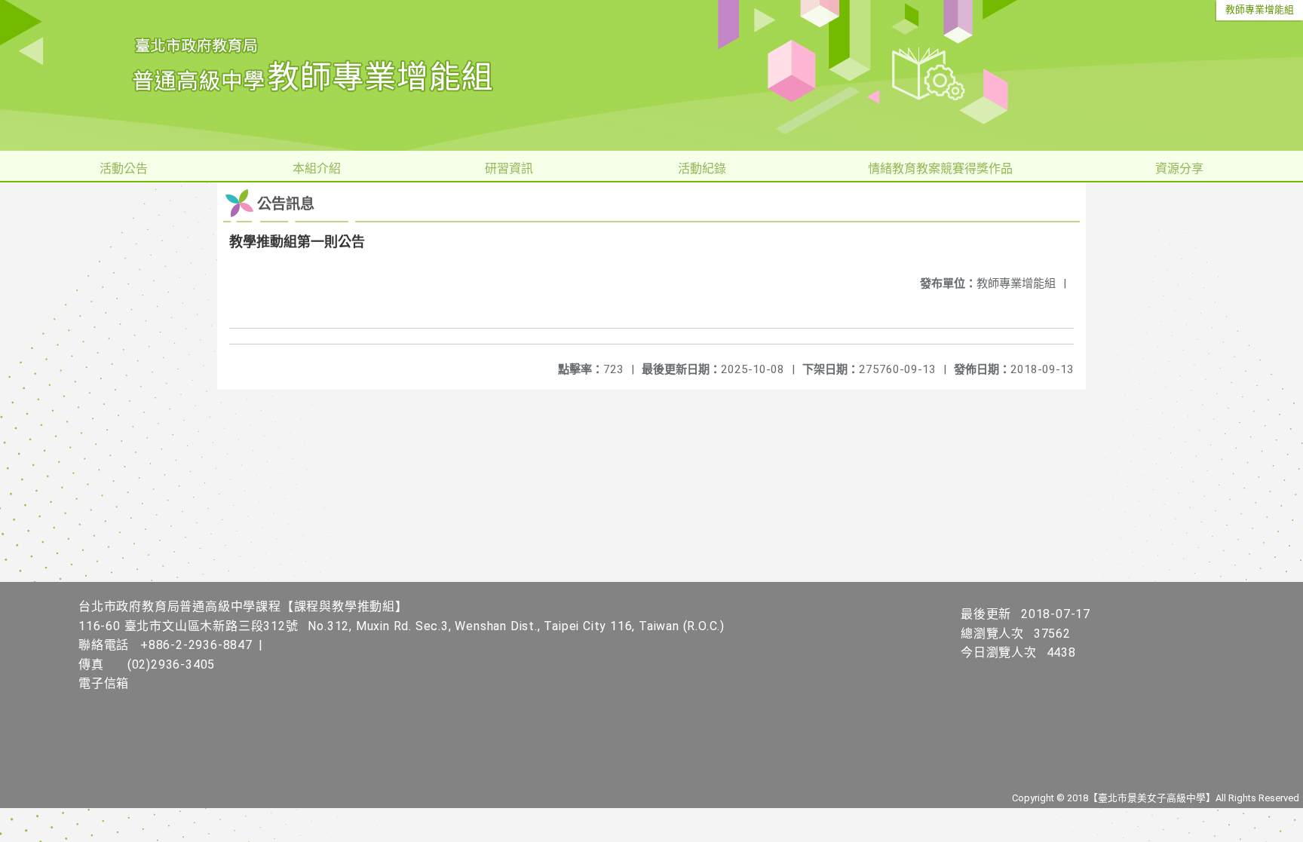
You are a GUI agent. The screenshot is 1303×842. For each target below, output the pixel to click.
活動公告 (124, 168)
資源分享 (1179, 168)
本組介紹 (317, 168)
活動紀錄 (702, 168)
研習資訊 (509, 168)
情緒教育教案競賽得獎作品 (940, 168)
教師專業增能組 (1259, 9)
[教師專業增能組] (651, 75)
